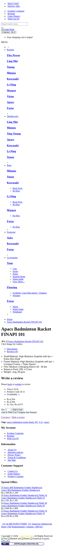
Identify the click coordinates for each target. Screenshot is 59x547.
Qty (3, 409)
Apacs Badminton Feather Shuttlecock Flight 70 (23, 513)
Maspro (11, 90)
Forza (10, 108)
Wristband (17, 312)
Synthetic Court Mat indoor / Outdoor (30, 293)
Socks (15, 271)
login (9, 384)
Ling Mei (12, 61)
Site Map (12, 460)
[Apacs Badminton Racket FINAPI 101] (24, 341)
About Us (12, 450)
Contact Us (13, 471)
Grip (15, 269)
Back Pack (17, 188)
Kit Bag (16, 191)
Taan (10, 263)
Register (10, 436)
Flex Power (13, 55)
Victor (10, 96)
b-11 (41, 422)
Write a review (18, 417)
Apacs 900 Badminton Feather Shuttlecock (20, 490)
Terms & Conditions (17, 457)
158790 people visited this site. (26, 544)
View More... (19, 281)
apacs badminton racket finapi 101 (22, 422)
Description (12, 349)
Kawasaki (13, 78)
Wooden (16, 295)
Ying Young (14, 133)
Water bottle (18, 279)
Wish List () (13, 438)
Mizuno (11, 72)
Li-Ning (11, 84)
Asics (10, 237)
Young (11, 67)
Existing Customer (15, 433)
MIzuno (11, 170)
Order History (14, 474)
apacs (46, 422)
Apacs (10, 102)
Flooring (12, 287)
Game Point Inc (26, 536)
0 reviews (5, 417)
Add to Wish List (9, 412)
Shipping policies (15, 452)
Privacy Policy (14, 455)
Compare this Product (27, 412)
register (18, 384)
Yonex (10, 157)
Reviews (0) (12, 351)
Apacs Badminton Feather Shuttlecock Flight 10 (23, 498)
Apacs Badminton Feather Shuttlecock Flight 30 (23, 505)
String (15, 274)
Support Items (19, 276)
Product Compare (15, 476)
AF (4, 544)
